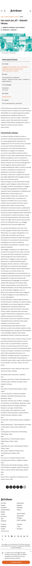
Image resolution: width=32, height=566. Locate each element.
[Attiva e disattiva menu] (1, 10)
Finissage (19, 518)
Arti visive (3, 503)
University (19, 524)
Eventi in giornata (21, 520)
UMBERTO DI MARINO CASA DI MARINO (14, 27)
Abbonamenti (20, 503)
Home (2, 16)
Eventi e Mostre (9, 16)
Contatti (3, 529)
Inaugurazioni (20, 516)
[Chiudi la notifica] (30, 551)
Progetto (3, 505)
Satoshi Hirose (6, 96)
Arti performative (5, 510)
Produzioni (19, 529)
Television (3, 521)
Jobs (2, 518)
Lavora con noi (5, 531)
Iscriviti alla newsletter (16, 562)
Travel (18, 526)
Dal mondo (3, 516)
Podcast (19, 510)
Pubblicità (3, 526)
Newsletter (20, 507)
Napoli (16, 16)
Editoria (3, 512)
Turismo (3, 514)
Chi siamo (3, 524)
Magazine (19, 505)
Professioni (4, 507)
